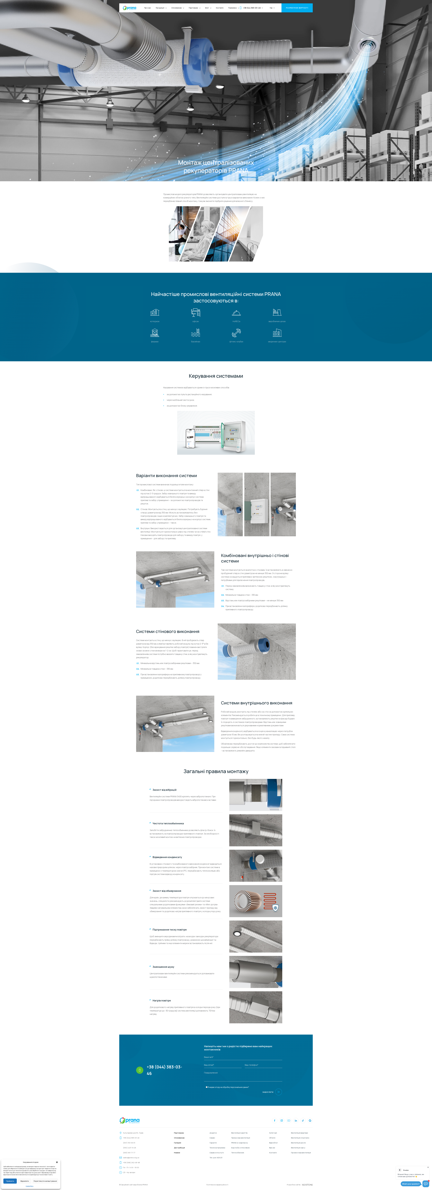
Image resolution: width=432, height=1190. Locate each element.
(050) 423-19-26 (129, 1148)
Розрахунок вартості (297, 8)
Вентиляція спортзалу (300, 1138)
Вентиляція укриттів (239, 1133)
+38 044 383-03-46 (252, 8)
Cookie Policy (29, 1186)
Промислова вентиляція (301, 1152)
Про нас (147, 8)
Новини (177, 1152)
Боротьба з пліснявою (240, 1148)
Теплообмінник (237, 1152)
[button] (57, 1162)
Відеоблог (273, 1143)
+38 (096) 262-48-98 (131, 1162)
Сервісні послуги (217, 1152)
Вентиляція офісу (298, 1148)
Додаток (213, 1133)
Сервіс (212, 1138)
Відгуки (272, 1148)
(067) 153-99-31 (129, 1143)
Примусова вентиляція (240, 1138)
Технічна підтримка (217, 1148)
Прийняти (10, 1181)
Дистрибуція (179, 1148)
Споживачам (176, 8)
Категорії (273, 1133)
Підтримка (232, 8)
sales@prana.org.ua (131, 1157)
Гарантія (213, 1143)
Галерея (177, 1143)
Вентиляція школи (298, 1143)
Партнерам (193, 8)
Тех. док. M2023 (216, 1157)
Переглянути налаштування (45, 1181)
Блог (207, 8)
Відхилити (25, 1181)
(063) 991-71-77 (129, 1152)
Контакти (219, 8)
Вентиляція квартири (299, 1133)
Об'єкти (272, 1138)
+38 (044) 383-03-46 (164, 1070)
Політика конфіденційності (217, 1184)
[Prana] (129, 7)
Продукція (160, 8)
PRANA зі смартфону (239, 1143)
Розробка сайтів (293, 1184)
